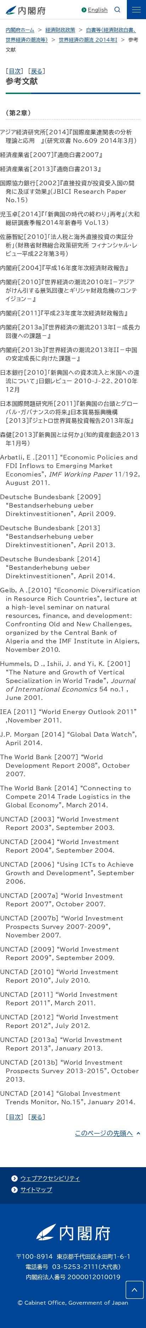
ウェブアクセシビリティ (50, 1178)
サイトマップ (36, 1190)
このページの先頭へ (104, 1133)
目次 (15, 71)
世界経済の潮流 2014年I (88, 39)
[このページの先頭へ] (134, 1289)
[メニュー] (136, 9)
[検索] (117, 9)
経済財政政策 (60, 30)
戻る (37, 71)
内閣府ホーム (20, 30)
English (98, 9)
